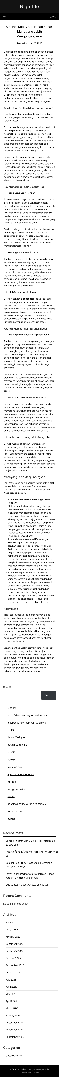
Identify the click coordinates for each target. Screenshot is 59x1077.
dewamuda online (17, 744)
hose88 (12, 781)
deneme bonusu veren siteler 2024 (27, 804)
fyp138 (11, 730)
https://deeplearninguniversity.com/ (27, 715)
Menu (52, 17)
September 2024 (15, 1037)
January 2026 (13, 936)
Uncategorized (14, 1055)
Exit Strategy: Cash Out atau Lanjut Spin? (28, 884)
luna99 (11, 752)
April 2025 (11, 1001)
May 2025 (11, 994)
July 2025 (11, 979)
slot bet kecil (28, 229)
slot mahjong (15, 767)
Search (7, 687)
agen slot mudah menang (21, 774)
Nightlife (29, 6)
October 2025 (13, 958)
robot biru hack (16, 811)
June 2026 (11, 922)
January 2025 (13, 1015)
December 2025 (14, 944)
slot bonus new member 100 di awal (27, 722)
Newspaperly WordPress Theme (34, 1071)
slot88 (11, 796)
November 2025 (14, 951)
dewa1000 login (16, 737)
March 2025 (12, 1008)
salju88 (12, 759)
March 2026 (12, 929)
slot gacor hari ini (17, 789)
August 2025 (13, 972)
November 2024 (14, 1029)
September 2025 (15, 965)
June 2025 (11, 986)
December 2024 (14, 1022)
